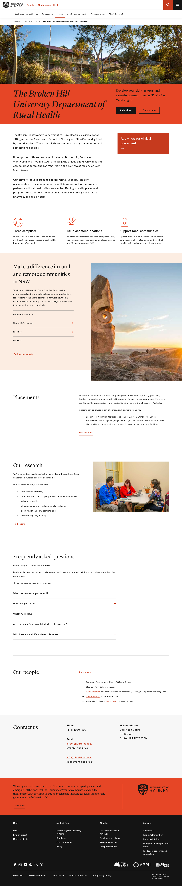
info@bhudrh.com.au (79, 743)
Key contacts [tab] (85, 672)
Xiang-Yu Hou (112, 701)
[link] (16, 21)
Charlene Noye (93, 696)
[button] (168, 5)
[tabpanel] (124, 693)
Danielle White (93, 691)
